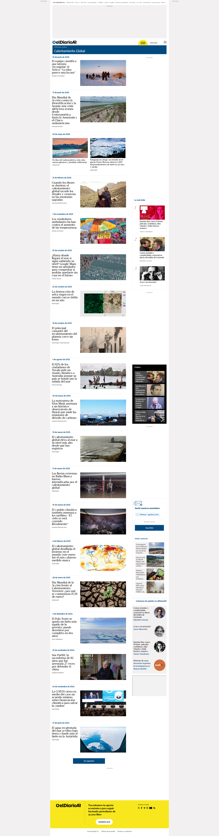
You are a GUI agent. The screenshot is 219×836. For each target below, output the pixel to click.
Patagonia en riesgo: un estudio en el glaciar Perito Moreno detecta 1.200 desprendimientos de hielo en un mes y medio (107, 163)
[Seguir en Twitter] (139, 808)
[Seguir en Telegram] (144, 808)
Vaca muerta (132, 2)
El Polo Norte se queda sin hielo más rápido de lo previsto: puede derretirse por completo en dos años (64, 627)
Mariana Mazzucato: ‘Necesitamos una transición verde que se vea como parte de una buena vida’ (140, 575)
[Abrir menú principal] (165, 42)
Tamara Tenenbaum (146, 231)
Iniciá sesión (153, 43)
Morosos (77, 2)
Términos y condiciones (124, 831)
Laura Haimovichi (145, 285)
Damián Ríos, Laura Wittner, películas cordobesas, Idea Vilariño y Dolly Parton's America (151, 224)
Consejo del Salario (92, 2)
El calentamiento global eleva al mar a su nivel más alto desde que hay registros (64, 442)
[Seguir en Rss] (154, 808)
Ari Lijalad (111, 2)
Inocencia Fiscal (146, 2)
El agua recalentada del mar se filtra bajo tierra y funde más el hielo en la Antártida (65, 732)
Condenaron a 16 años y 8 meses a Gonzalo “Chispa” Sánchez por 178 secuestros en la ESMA (141, 403)
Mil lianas (163, 2)
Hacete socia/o (143, 43)
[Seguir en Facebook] (141, 808)
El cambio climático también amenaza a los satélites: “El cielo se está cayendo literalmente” (64, 517)
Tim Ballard (100, 2)
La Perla (106, 2)
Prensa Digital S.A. (93, 831)
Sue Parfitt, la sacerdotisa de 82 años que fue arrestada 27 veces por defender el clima (63, 662)
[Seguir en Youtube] (150, 808)
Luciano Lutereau (156, 2)
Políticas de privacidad (108, 831)
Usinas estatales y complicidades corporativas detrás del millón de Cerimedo (152, 255)
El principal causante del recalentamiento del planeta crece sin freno (64, 333)
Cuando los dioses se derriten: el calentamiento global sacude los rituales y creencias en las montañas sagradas (64, 191)
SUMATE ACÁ (104, 822)
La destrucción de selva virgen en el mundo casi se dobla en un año (65, 296)
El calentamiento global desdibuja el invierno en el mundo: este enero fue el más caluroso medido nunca (64, 553)
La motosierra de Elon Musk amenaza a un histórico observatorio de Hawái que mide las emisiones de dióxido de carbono (64, 409)
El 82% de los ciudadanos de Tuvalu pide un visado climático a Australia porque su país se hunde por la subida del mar (64, 373)
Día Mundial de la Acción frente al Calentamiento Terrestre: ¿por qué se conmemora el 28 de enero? (64, 590)
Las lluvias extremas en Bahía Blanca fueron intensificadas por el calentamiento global (64, 480)
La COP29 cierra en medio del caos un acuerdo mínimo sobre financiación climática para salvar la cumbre (65, 699)
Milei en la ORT (70, 2)
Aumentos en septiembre (121, 2)
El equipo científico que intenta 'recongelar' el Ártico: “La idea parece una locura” (64, 66)
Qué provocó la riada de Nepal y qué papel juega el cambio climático (140, 561)
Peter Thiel (83, 2)
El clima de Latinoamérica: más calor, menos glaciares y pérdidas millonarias (69, 161)
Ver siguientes (89, 761)
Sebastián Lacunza (146, 261)
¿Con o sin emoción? (148, 282)
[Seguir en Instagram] (147, 808)
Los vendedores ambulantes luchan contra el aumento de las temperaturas (64, 223)
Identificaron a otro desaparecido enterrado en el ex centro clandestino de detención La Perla (141, 390)
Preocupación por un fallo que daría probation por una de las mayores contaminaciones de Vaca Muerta (142, 548)
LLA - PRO (139, 2)
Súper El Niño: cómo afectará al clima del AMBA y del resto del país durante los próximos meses (140, 588)
